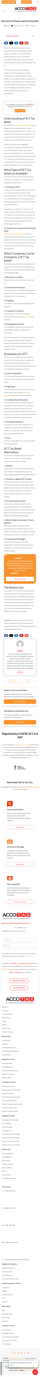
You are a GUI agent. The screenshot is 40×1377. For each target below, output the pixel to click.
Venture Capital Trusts (21, 125)
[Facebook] (12, 1352)
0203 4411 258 (6, 969)
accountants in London (21, 745)
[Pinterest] (28, 1352)
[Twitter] (18, 1352)
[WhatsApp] (24, 1352)
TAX (29, 25)
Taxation (33, 25)
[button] (37, 1)
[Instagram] (15, 1352)
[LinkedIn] (21, 1352)
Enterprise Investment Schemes (14, 234)
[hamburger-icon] (4, 10)
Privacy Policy (28, 956)
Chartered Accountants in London (17, 1358)
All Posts (20, 672)
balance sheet (26, 317)
